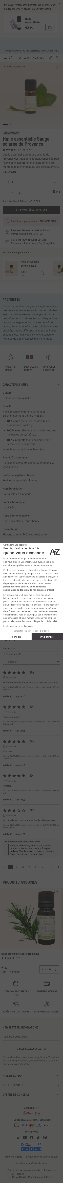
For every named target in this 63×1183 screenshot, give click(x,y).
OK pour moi (47, 636)
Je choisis (15, 636)
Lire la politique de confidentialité (18, 626)
